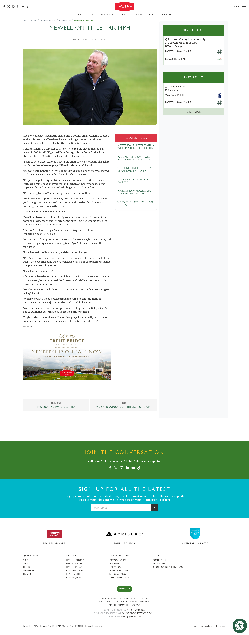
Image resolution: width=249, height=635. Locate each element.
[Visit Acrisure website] (124, 534)
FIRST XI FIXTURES (75, 560)
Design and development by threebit (209, 626)
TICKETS (27, 574)
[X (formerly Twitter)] (8, 6)
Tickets (91, 14)
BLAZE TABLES (73, 574)
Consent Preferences (93, 626)
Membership (107, 14)
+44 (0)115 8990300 (132, 616)
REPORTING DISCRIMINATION (168, 567)
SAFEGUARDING (117, 574)
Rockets (166, 14)
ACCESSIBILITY (116, 563)
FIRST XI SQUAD (74, 567)
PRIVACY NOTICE (118, 560)
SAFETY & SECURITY (119, 577)
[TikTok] (27, 6)
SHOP (122, 14)
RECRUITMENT (160, 563)
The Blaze (136, 14)
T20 (79, 14)
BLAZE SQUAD (73, 577)
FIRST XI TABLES (74, 563)
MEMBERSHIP (29, 570)
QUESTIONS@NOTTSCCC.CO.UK (138, 613)
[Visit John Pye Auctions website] (54, 534)
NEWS (26, 563)
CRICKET (27, 560)
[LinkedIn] (18, 6)
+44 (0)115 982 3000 (135, 610)
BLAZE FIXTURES (74, 570)
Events (152, 14)
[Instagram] (13, 6)
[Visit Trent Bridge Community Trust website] (195, 534)
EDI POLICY (115, 567)
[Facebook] (4, 6)
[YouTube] (22, 6)
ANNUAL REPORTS (118, 570)
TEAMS (26, 567)
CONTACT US (159, 560)
